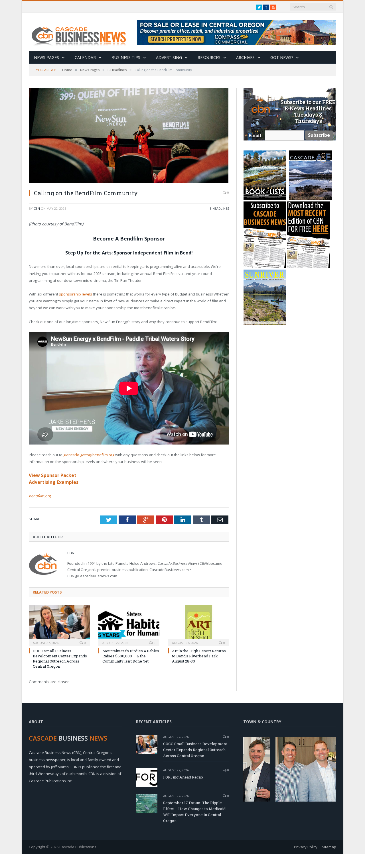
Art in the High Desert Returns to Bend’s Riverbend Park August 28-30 (199, 656)
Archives (245, 57)
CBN (37, 208)
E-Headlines (219, 208)
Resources (209, 57)
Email (255, 135)
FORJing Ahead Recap (183, 777)
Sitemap (329, 846)
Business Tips (125, 57)
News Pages (46, 57)
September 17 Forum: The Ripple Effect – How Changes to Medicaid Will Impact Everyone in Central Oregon (194, 811)
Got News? (281, 57)
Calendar (85, 57)
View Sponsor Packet (52, 475)
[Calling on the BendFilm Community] (129, 136)
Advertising (169, 57)
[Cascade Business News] (82, 32)
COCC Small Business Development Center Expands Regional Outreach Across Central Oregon (60, 658)
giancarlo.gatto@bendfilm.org (88, 454)
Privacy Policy (305, 846)
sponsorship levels (76, 294)
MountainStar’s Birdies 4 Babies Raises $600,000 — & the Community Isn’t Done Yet (130, 656)
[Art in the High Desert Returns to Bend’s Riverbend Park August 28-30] (198, 625)
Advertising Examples (53, 482)
